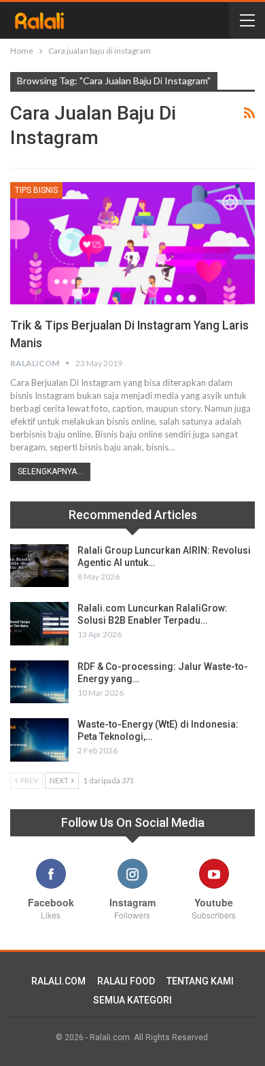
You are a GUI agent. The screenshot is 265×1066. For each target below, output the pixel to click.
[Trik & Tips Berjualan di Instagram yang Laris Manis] (132, 243)
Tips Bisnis (36, 190)
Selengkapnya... (50, 471)
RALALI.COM (58, 981)
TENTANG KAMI (200, 981)
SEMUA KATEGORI (132, 1000)
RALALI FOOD (126, 981)
